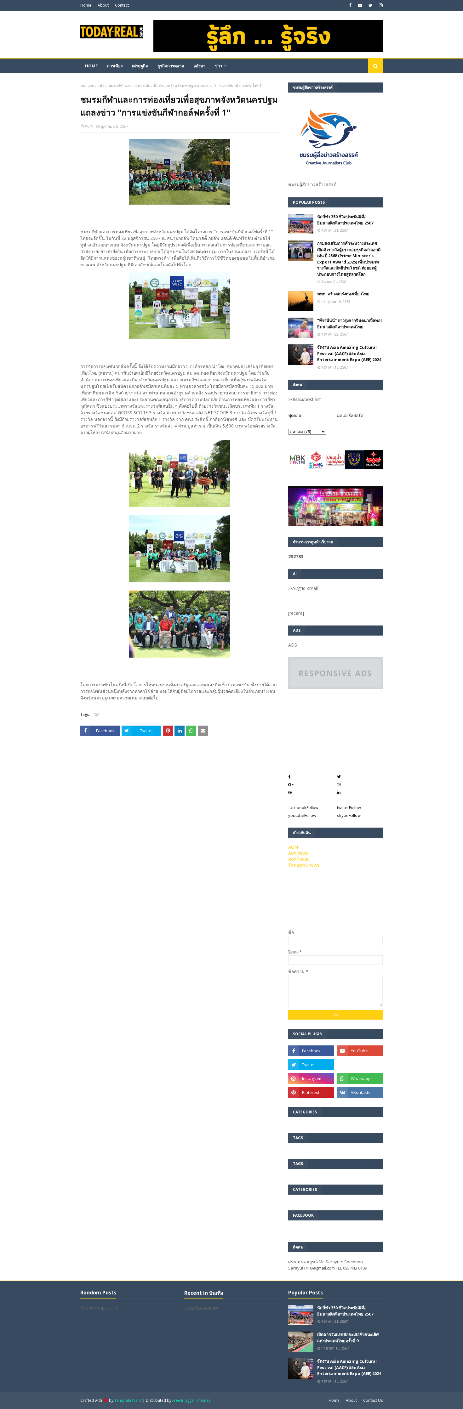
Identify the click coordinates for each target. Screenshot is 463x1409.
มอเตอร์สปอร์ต (350, 415)
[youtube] (360, 5)
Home (85, 5)
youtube (302, 815)
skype (349, 815)
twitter (349, 807)
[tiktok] (360, 1064)
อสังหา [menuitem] (199, 66)
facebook (303, 807)
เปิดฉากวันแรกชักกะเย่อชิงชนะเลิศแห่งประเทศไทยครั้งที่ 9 (348, 1338)
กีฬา (100, 85)
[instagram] (380, 5)
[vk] (360, 1092)
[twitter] (370, 5)
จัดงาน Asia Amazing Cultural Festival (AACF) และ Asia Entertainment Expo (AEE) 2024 (349, 353)
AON (89, 126)
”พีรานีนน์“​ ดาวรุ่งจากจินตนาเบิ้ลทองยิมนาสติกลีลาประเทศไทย (349, 324)
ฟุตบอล (294, 415)
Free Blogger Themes (191, 1400)
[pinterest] (311, 1092)
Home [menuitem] (91, 66)
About (103, 5)
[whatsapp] (360, 1078)
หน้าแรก (87, 85)
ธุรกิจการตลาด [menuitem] (170, 66)
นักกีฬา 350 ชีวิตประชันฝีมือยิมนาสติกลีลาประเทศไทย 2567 (345, 220)
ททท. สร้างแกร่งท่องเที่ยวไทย (343, 294)
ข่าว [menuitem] (218, 66)
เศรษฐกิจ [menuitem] (140, 66)
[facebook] (350, 5)
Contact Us (373, 1400)
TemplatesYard (128, 1400)
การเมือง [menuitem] (115, 66)
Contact (122, 5)
